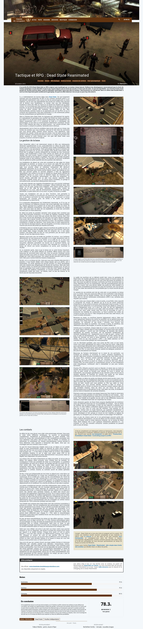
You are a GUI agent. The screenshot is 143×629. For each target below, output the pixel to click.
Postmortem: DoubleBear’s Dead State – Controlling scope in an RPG (98, 434)
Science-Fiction (66, 81)
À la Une (40, 81)
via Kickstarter (97, 434)
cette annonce (103, 567)
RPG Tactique (55, 81)
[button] (119, 19)
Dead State (52, 97)
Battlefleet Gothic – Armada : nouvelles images (98, 627)
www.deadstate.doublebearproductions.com (44, 566)
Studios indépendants (51, 619)
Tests (103, 81)
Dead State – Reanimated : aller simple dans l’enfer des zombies (98, 546)
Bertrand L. (124, 84)
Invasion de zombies (79, 81)
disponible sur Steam (91, 565)
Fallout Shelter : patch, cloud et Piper (44, 627)
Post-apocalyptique (94, 81)
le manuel (87, 536)
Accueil (69, 623)
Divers (47, 81)
